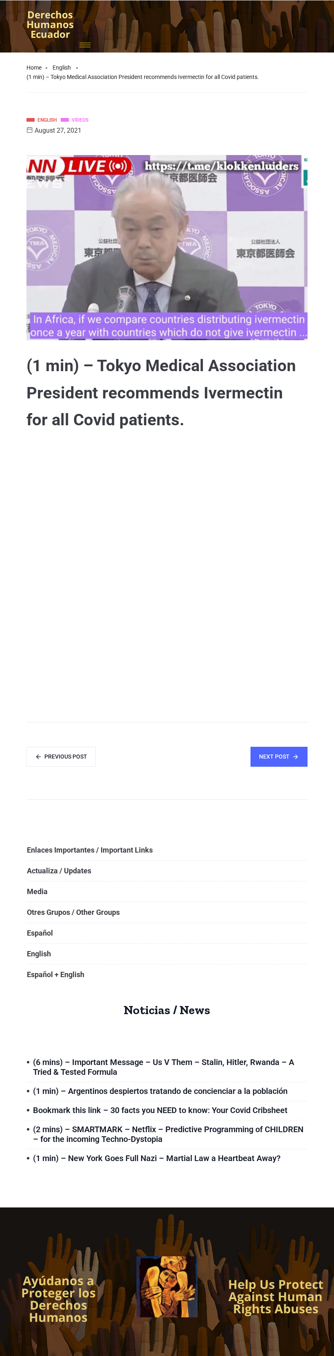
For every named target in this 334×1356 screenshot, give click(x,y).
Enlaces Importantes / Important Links (90, 850)
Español (40, 933)
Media (37, 891)
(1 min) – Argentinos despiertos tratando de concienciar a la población (160, 1091)
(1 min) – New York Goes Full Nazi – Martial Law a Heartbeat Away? (157, 1158)
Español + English (55, 974)
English (62, 67)
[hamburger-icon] (85, 45)
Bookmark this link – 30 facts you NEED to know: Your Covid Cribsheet (160, 1110)
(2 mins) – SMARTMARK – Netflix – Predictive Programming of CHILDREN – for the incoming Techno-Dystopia (168, 1134)
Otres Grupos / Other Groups (73, 912)
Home (34, 67)
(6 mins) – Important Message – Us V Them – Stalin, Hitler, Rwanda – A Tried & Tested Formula (163, 1067)
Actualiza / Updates (59, 870)
